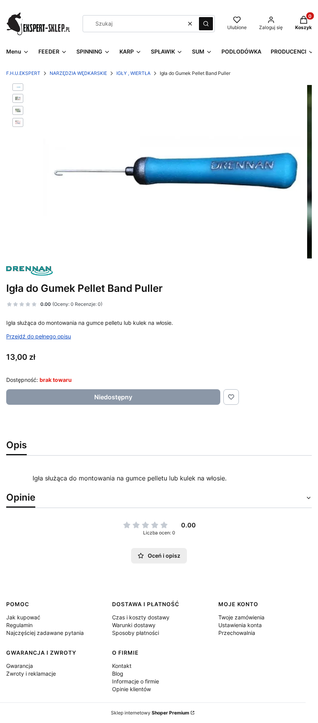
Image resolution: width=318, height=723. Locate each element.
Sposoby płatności (135, 632)
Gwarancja (19, 665)
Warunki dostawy (134, 625)
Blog (117, 673)
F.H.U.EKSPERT (23, 73)
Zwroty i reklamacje (31, 673)
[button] (206, 23)
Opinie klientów (131, 689)
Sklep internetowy (150, 713)
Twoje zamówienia (241, 617)
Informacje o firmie (135, 681)
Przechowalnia (236, 632)
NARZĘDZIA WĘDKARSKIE (78, 73)
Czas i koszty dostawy (140, 617)
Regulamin (19, 625)
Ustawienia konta (240, 625)
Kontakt (121, 665)
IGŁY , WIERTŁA (133, 73)
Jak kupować (23, 617)
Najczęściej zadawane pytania (45, 632)
